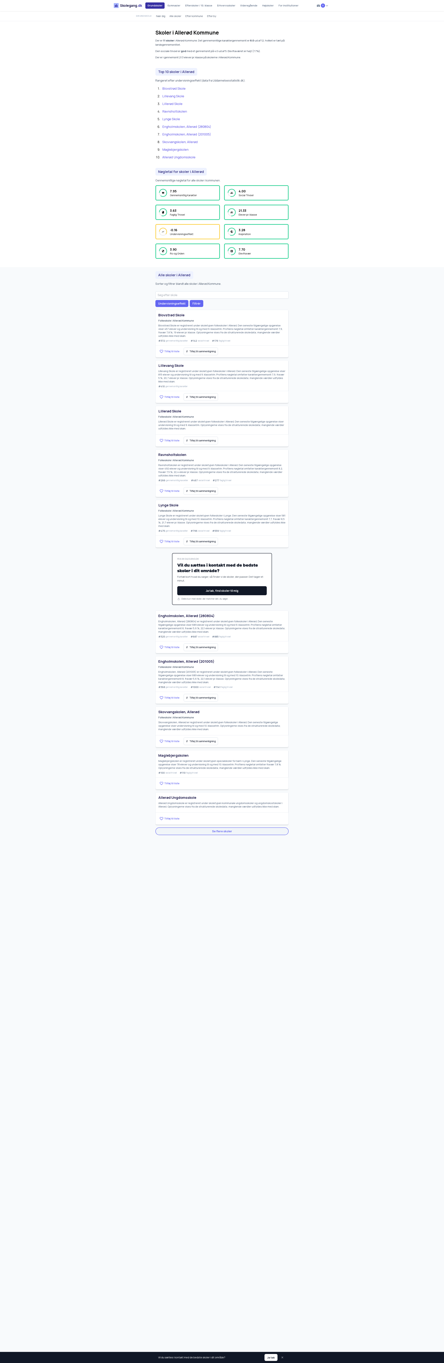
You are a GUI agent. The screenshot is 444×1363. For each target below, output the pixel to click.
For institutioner (288, 5)
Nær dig (160, 16)
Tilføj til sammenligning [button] (201, 351)
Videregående (248, 5)
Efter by (211, 16)
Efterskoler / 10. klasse (198, 5)
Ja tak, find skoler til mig (222, 591)
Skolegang (131, 5)
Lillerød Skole (172, 104)
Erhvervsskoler (226, 5)
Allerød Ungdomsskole (178, 157)
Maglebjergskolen (175, 149)
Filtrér (196, 303)
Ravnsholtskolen (174, 111)
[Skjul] (283, 1357)
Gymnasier (173, 5)
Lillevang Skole (173, 96)
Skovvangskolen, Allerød (180, 142)
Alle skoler (175, 16)
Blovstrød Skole (174, 88)
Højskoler (268, 5)
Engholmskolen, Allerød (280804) (186, 127)
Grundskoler (155, 5)
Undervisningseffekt (172, 303)
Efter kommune (194, 16)
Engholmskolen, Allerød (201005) (186, 134)
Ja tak (271, 1357)
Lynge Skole (171, 119)
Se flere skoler (222, 831)
